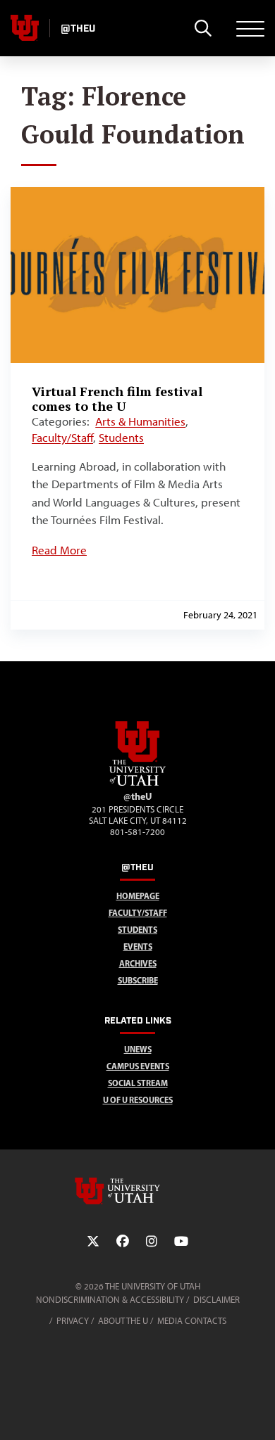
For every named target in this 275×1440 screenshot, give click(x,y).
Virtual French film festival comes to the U (117, 398)
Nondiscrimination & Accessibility (110, 1299)
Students (121, 438)
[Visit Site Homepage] (137, 783)
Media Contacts (191, 1320)
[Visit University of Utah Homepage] (25, 28)
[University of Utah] (137, 1191)
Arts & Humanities (140, 421)
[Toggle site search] (203, 28)
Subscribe (138, 980)
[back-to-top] (258, 1412)
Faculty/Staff (62, 438)
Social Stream (138, 1083)
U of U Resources (138, 1100)
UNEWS (138, 1049)
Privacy (72, 1320)
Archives (138, 963)
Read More (59, 550)
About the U (123, 1320)
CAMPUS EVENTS (137, 1066)
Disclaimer (216, 1299)
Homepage (137, 896)
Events (137, 946)
